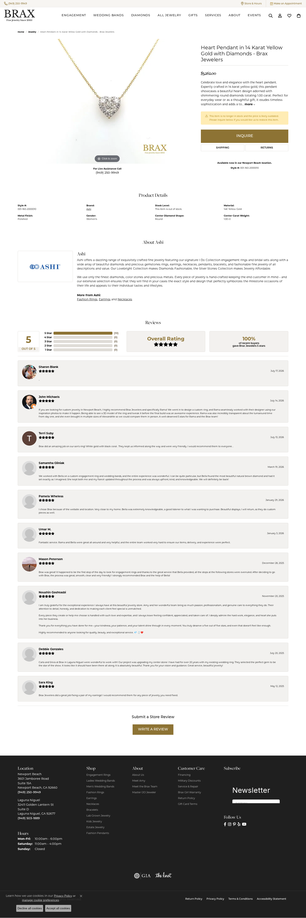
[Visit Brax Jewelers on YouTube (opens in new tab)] (244, 824)
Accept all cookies (58, 908)
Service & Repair (188, 786)
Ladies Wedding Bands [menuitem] (100, 780)
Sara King (46, 682)
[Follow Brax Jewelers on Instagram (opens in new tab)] (229, 824)
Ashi (88, 209)
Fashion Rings (87, 299)
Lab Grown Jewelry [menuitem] (98, 815)
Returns (267, 148)
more (249, 104)
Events (254, 15)
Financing (184, 774)
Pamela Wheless (51, 496)
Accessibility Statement (271, 899)
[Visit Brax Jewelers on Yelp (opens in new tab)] (239, 824)
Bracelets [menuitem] (92, 809)
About (234, 15)
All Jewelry (169, 15)
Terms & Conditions (240, 899)
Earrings (105, 299)
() (116, 333)
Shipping (222, 148)
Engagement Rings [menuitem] (98, 774)
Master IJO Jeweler (144, 792)
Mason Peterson (51, 559)
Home (21, 32)
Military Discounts (189, 780)
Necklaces (125, 299)
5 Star (48, 333)
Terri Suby (46, 433)
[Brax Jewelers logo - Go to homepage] (19, 15)
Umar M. (45, 529)
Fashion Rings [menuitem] (95, 792)
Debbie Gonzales (51, 649)
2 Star (48, 345)
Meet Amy (138, 780)
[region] (107, 101)
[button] (251, 3)
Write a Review (153, 729)
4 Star (48, 337)
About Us (138, 774)
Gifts (193, 15)
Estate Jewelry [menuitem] (95, 827)
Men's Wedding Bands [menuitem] (100, 786)
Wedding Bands (108, 15)
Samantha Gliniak (51, 463)
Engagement (74, 15)
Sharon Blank (48, 367)
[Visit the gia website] (142, 876)
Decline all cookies (29, 908)
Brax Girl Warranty (189, 792)
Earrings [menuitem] (91, 798)
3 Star (48, 341)
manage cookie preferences (40, 900)
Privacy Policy (215, 899)
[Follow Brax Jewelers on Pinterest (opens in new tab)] (234, 824)
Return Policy (186, 798)
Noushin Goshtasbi (52, 592)
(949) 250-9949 (107, 172)
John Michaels (49, 396)
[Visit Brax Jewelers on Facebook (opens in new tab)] (225, 824)
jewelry (32, 32)
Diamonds (140, 15)
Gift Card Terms (187, 803)
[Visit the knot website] (163, 876)
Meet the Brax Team (144, 786)
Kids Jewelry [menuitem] (94, 821)
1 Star (48, 349)
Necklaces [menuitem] (92, 803)
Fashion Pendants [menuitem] (97, 833)
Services (213, 15)
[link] (15, 3)
